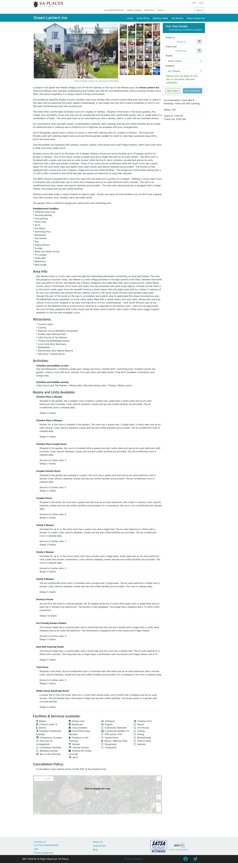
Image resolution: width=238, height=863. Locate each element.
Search (199, 10)
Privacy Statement (43, 852)
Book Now (172, 90)
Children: (170, 65)
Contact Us (40, 841)
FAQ (194, 2)
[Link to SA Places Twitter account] (195, 859)
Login (201, 2)
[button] (37, 54)
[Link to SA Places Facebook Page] (185, 859)
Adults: (169, 55)
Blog (95, 849)
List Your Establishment (46, 845)
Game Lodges (134, 10)
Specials (149, 10)
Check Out (171, 46)
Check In (170, 37)
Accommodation (113, 10)
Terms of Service (133, 858)
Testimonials (99, 845)
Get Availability (192, 90)
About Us (98, 841)
